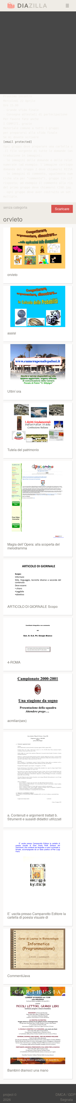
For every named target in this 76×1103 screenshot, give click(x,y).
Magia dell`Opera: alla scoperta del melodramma (33, 546)
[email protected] (17, 141)
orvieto (12, 274)
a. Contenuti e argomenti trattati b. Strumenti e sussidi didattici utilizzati (34, 817)
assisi (11, 333)
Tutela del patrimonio (23, 449)
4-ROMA (13, 662)
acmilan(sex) (17, 720)
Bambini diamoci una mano (27, 1070)
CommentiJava (18, 975)
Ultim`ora (14, 391)
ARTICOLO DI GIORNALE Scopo (32, 606)
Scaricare (62, 208)
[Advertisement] (38, 53)
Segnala (66, 1099)
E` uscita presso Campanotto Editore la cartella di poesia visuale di (36, 915)
